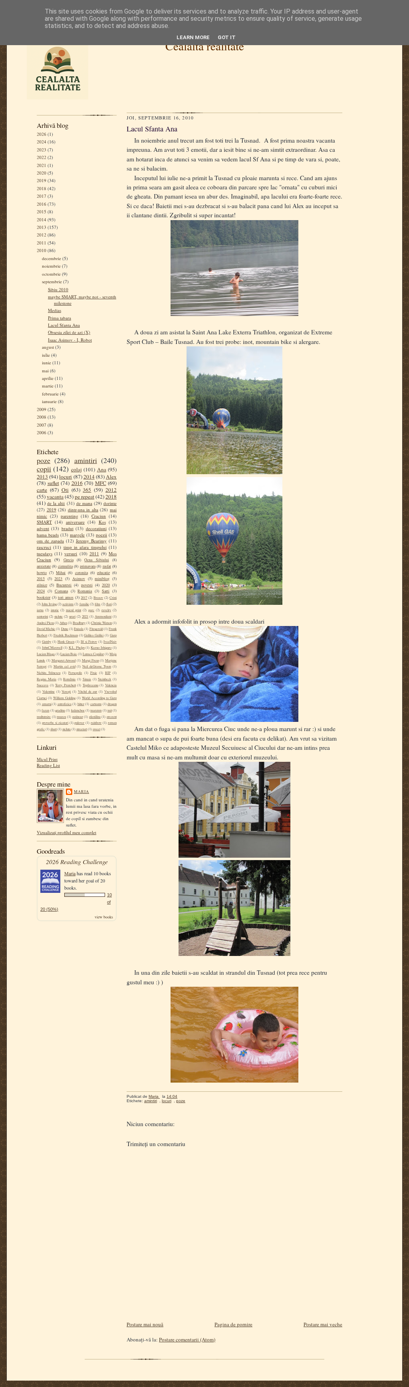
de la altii (56, 503)
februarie (50, 394)
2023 (41, 150)
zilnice (42, 585)
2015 (41, 212)
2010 (41, 250)
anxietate (44, 566)
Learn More (193, 37)
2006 (41, 432)
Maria (81, 791)
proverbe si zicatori (55, 722)
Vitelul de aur (87, 691)
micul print (73, 610)
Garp (113, 635)
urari (72, 616)
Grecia (68, 559)
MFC (100, 483)
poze (43, 460)
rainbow (96, 722)
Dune (64, 628)
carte (42, 489)
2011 (41, 243)
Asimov (78, 578)
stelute (58, 616)
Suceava (42, 685)
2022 (41, 157)
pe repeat (84, 496)
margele (77, 535)
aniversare (75, 522)
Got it (227, 37)
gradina (60, 710)
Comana (61, 591)
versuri (70, 553)
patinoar (77, 716)
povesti (87, 585)
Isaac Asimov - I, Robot (70, 340)
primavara (87, 566)
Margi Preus (90, 660)
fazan (45, 710)
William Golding (64, 697)
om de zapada (50, 541)
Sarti (105, 591)
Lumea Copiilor (93, 654)
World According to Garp (99, 697)
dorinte (110, 503)
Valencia (111, 685)
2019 (41, 180)
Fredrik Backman (66, 635)
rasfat (107, 566)
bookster (43, 597)
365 (87, 489)
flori (109, 604)
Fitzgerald (96, 628)
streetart (81, 729)
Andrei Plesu (45, 622)
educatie (103, 572)
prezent (112, 716)
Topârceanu (90, 685)
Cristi (113, 597)
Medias (54, 310)
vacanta (55, 496)
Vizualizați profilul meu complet (66, 832)
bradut (67, 528)
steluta (66, 729)
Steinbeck (104, 679)
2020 (41, 173)
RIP (108, 672)
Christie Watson (101, 622)
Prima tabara (59, 318)
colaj (76, 469)
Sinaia (87, 679)
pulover (79, 722)
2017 (41, 196)
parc (91, 610)
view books (104, 917)
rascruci (44, 547)
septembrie (52, 281)
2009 (41, 409)
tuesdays (44, 553)
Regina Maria (46, 679)
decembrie (51, 258)
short (53, 729)
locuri (65, 476)
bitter (80, 703)
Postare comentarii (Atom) (187, 1339)
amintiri (85, 460)
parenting (69, 516)
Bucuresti (63, 585)
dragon (112, 703)
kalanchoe (78, 710)
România (69, 679)
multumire (44, 716)
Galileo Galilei (93, 635)
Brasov (98, 597)
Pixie (93, 672)
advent (43, 528)
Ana (101, 469)
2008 (41, 417)
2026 (41, 134)
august (48, 347)
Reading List (48, 765)
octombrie (51, 274)
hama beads (48, 535)
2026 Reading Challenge (77, 861)
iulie (46, 355)
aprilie (48, 378)
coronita (81, 572)
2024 (41, 142)
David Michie (46, 628)
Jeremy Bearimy (91, 541)
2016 (41, 204)
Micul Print (47, 759)
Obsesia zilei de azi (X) (69, 332)
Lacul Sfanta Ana (64, 325)
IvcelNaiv (110, 641)
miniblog (102, 578)
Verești (66, 691)
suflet (53, 483)
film (97, 604)
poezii (101, 535)
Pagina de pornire (233, 1324)
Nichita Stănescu (48, 672)
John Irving (49, 604)
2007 (41, 425)
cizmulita (65, 566)
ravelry (106, 610)
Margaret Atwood (64, 660)
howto (42, 572)
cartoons (95, 703)
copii (44, 468)
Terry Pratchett (65, 685)
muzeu (61, 716)
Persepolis (75, 672)
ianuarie (49, 401)
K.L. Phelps (77, 647)
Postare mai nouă (145, 1324)
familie (84, 604)
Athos (63, 622)
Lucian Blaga (46, 654)
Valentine (48, 691)
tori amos (65, 597)
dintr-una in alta (83, 510)
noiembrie (51, 266)
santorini (42, 616)
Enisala (78, 628)
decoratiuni (96, 528)
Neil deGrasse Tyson (96, 666)
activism (67, 604)
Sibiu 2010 (58, 289)
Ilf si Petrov (89, 641)
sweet (96, 729)
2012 (41, 235)
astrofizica (64, 703)
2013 (41, 227)
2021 (41, 165)
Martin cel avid (64, 666)
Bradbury (79, 622)
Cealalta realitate (204, 46)
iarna (40, 610)
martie (48, 386)
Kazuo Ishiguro (101, 647)
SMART (44, 522)
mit (109, 710)
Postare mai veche (323, 1324)
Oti (65, 489)
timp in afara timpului (85, 547)
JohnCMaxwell (52, 647)
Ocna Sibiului (96, 559)
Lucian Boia (68, 654)
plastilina (95, 716)
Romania (84, 591)
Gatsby (46, 641)
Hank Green (66, 641)
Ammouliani (103, 616)
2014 (41, 220)
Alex (111, 476)
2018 (41, 188)
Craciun (98, 516)
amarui (47, 703)
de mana (84, 503)
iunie (46, 363)
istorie (55, 610)
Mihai (61, 572)
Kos (102, 522)
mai (45, 371)
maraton (95, 710)
